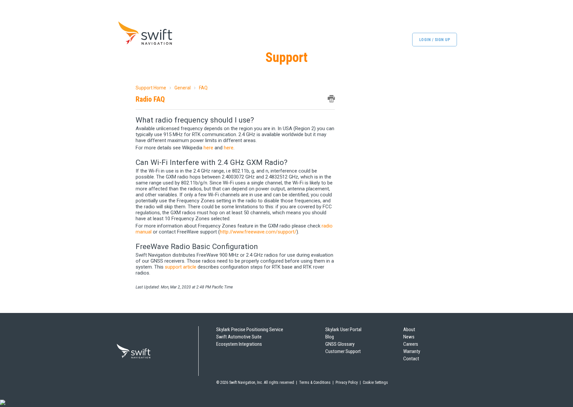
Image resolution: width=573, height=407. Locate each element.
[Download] (274, 117)
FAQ (203, 87)
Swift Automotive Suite (239, 337)
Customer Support (343, 351)
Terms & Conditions (315, 382)
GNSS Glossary (339, 344)
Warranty (411, 351)
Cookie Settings (375, 382)
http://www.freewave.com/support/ (258, 232)
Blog (329, 337)
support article (180, 267)
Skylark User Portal (343, 329)
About (409, 329)
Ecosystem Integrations (239, 344)
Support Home (151, 87)
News (408, 337)
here (209, 148)
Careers (410, 344)
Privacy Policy (347, 382)
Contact (411, 359)
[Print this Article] (331, 98)
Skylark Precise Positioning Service (249, 329)
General (182, 87)
